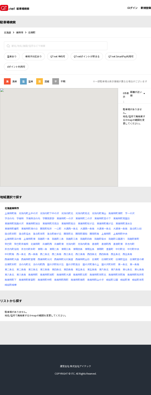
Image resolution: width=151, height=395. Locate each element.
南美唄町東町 (116, 213)
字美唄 (20, 218)
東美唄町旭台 (33, 223)
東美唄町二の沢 (84, 218)
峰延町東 (125, 279)
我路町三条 (72, 238)
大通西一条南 (87, 228)
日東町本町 (11, 264)
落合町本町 (39, 233)
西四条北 (92, 254)
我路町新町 (133, 238)
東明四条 (78, 249)
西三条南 (80, 254)
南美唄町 (33, 274)
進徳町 (95, 243)
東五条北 (80, 269)
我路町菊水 (100, 238)
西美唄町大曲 (12, 259)
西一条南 (33, 254)
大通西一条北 (71, 228)
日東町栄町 (107, 259)
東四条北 (56, 269)
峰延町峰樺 (11, 284)
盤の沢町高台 (73, 264)
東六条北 (104, 269)
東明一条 (42, 249)
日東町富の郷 (137, 259)
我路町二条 (58, 238)
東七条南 (139, 269)
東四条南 (68, 269)
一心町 (57, 228)
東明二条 (54, 249)
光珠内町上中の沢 (28, 213)
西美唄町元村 (45, 259)
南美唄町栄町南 (117, 274)
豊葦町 (109, 249)
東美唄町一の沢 (65, 218)
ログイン (132, 8)
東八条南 (21, 274)
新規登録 (146, 8)
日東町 (95, 259)
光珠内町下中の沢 (49, 213)
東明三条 (66, 249)
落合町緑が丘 (54, 233)
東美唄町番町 (12, 228)
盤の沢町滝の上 (91, 264)
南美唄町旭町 (47, 274)
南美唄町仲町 (45, 279)
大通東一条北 (104, 228)
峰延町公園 (112, 279)
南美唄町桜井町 (135, 274)
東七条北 (127, 269)
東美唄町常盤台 (121, 218)
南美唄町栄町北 (98, 274)
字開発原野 (48, 218)
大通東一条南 (120, 228)
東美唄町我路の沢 (14, 223)
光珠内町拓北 (83, 213)
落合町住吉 (25, 233)
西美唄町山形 (83, 259)
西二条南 (56, 254)
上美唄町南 (11, 213)
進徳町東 (118, 243)
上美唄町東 (29, 238)
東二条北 (9, 269)
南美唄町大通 (64, 274)
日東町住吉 (121, 259)
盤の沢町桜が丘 (55, 264)
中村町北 (120, 249)
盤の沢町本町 (108, 264)
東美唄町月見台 (50, 223)
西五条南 (127, 254)
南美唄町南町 (78, 279)
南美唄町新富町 (27, 279)
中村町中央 (133, 249)
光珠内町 (71, 243)
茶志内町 (129, 243)
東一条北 (122, 264)
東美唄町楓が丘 (105, 223)
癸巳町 (8, 243)
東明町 (100, 249)
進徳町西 (106, 243)
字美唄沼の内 (33, 218)
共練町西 (47, 243)
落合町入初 (136, 228)
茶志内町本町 (28, 249)
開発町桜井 (46, 228)
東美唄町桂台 (68, 223)
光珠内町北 (67, 213)
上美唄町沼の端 (13, 238)
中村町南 (9, 254)
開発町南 (94, 233)
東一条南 (134, 264)
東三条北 (33, 269)
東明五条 (89, 249)
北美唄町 (35, 243)
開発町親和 (81, 233)
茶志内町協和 (12, 249)
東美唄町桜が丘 (86, 223)
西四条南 (104, 254)
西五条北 (115, 254)
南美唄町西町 (61, 279)
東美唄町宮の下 (102, 218)
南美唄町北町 (80, 274)
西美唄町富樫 (28, 259)
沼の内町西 (39, 264)
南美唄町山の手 (95, 279)
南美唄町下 (11, 279)
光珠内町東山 (99, 213)
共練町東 (59, 243)
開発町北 (68, 233)
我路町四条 (86, 238)
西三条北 (68, 254)
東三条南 (45, 269)
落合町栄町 (11, 233)
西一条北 (21, 254)
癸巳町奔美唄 (21, 243)
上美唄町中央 (120, 233)
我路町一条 (44, 238)
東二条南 (21, 269)
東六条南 (115, 269)
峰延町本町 (138, 279)
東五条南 (92, 269)
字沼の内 (9, 218)
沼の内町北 (25, 264)
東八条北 (9, 274)
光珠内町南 (84, 243)
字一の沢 (129, 213)
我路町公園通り (117, 238)
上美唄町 (106, 233)
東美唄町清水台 (124, 223)
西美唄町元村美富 (63, 259)
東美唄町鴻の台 (29, 228)
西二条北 (45, 254)
